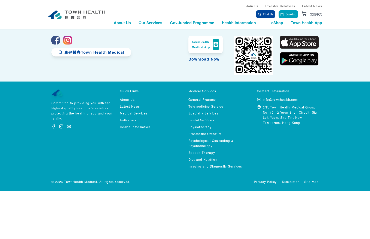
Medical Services (134, 113)
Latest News (312, 6)
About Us (122, 22)
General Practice (202, 99)
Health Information (239, 22)
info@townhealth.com (280, 99)
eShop (277, 22)
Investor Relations (280, 6)
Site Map (311, 182)
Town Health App (306, 22)
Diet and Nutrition (202, 159)
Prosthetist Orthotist (204, 134)
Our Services (150, 22)
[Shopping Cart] (304, 13)
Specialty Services (203, 113)
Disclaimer (290, 182)
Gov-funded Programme (192, 22)
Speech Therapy (201, 152)
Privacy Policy (265, 182)
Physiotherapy (200, 127)
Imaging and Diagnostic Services (215, 166)
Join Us (252, 6)
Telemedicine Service (205, 106)
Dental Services (201, 120)
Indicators (128, 120)
